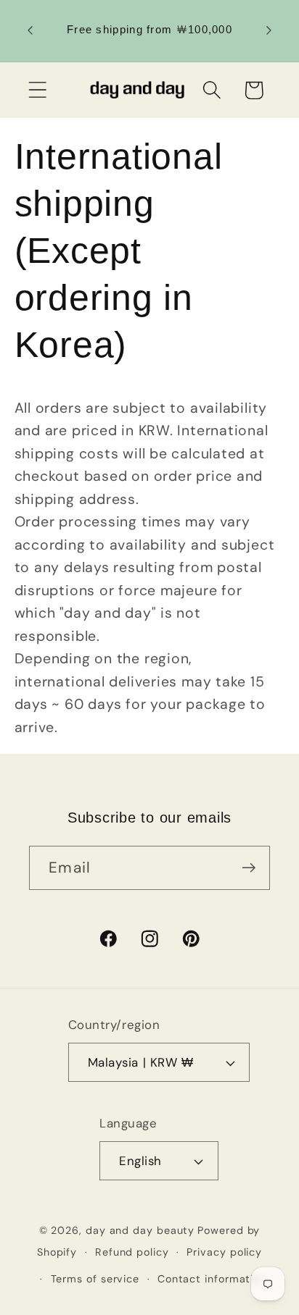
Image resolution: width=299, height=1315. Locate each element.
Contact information (211, 1278)
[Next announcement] (269, 30)
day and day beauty (140, 1230)
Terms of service (95, 1278)
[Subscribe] (248, 868)
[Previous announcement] (30, 30)
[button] (37, 90)
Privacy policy (224, 1252)
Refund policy (132, 1252)
